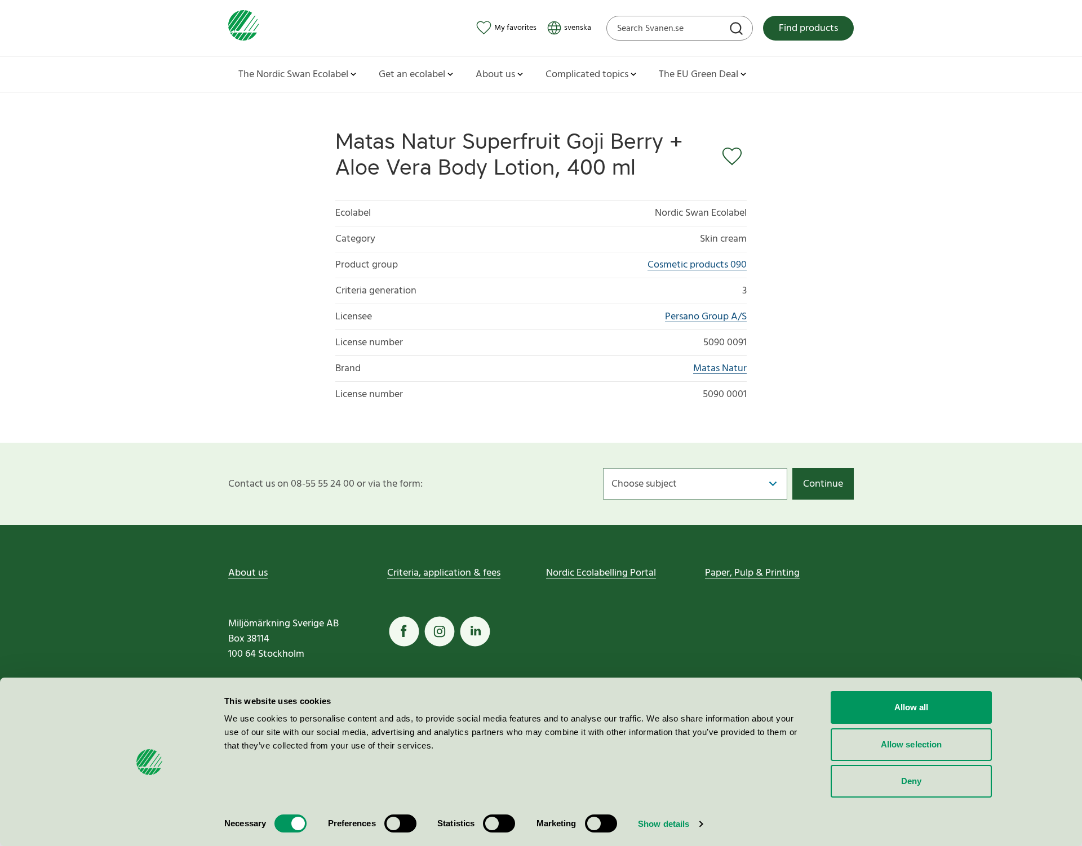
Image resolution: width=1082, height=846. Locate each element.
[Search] (738, 30)
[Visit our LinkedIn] (475, 631)
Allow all (911, 707)
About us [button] (495, 74)
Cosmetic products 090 (697, 265)
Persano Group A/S (706, 317)
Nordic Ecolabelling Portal (601, 573)
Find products (808, 28)
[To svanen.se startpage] (243, 28)
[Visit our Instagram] (439, 631)
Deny (911, 781)
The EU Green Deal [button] (698, 74)
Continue (823, 484)
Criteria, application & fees (443, 573)
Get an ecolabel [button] (412, 74)
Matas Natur (720, 368)
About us (248, 573)
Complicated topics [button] (587, 74)
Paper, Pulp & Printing (752, 573)
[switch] (400, 823)
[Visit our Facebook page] (404, 631)
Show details (663, 824)
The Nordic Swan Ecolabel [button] (293, 74)
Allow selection (911, 744)
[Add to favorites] (734, 156)
